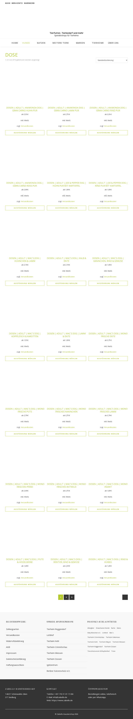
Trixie (113, 651)
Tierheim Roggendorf (56, 629)
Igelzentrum (52, 665)
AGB (8, 647)
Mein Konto (17, 3)
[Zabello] (66, 19)
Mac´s (111, 633)
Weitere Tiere (60, 43)
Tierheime (98, 43)
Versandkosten (27, 126)
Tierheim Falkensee (113, 637)
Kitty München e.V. (94, 633)
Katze (119, 628)
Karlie (113, 628)
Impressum (11, 653)
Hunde (26, 43)
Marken (80, 43)
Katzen (41, 43)
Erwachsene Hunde (102, 628)
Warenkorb (29, 3)
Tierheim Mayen (105, 642)
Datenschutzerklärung (16, 659)
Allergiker (91, 628)
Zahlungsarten (12, 629)
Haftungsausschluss (15, 665)
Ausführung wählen (25, 133)
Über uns (113, 43)
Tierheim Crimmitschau (57, 647)
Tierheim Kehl (53, 641)
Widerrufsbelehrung (15, 641)
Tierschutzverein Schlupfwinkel (99, 651)
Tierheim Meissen (55, 653)
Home (15, 43)
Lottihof (50, 635)
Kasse (7, 3)
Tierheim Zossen (54, 659)
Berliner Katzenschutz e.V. (58, 671)
